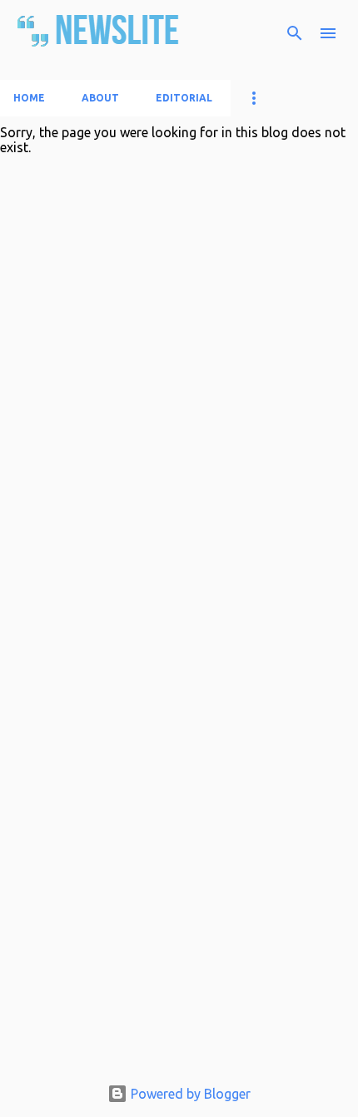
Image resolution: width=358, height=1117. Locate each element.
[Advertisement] (179, 883)
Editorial (184, 97)
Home (29, 97)
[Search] (295, 33)
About (100, 97)
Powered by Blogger (189, 1093)
